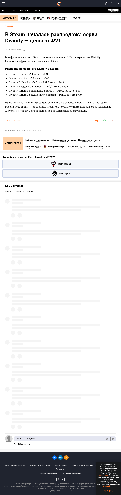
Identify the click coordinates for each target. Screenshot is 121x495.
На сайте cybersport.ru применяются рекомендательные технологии (81, 465)
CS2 (13, 10)
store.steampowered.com (28, 130)
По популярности (24, 191)
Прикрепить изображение (107, 439)
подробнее (103, 475)
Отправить (113, 439)
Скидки (17, 120)
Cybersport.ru (54, 491)
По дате (9, 191)
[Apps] (106, 3)
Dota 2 (5, 10)
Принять (108, 491)
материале (79, 110)
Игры (8, 120)
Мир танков (25, 10)
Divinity (95, 57)
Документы (60, 469)
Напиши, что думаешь (27, 439)
